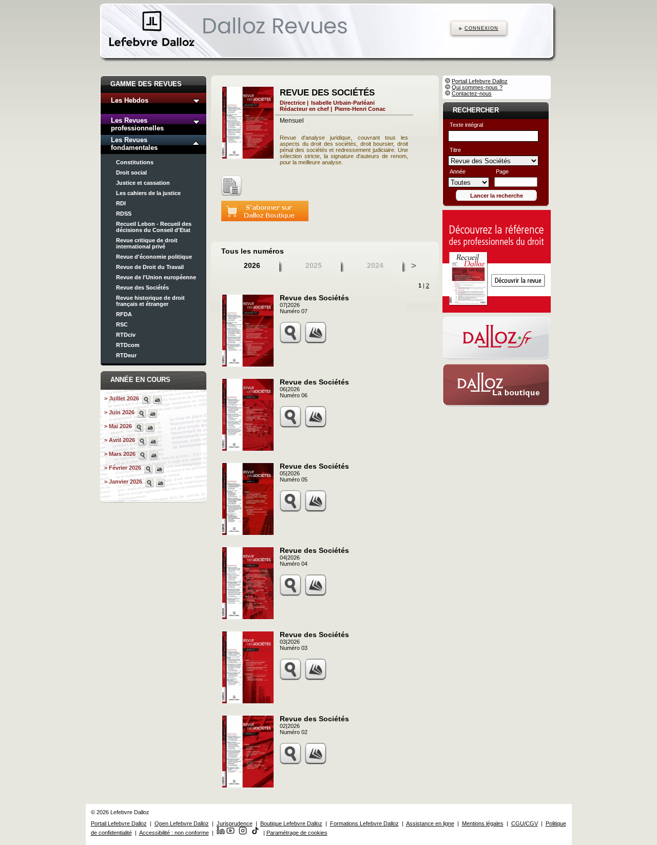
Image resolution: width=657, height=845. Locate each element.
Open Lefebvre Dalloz (181, 823)
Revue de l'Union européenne (156, 277)
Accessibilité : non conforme (174, 833)
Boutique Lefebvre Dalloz (291, 823)
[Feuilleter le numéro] (157, 399)
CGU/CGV (524, 823)
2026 (252, 265)
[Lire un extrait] (231, 186)
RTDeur (126, 355)
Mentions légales (483, 823)
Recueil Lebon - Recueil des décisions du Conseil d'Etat (153, 227)
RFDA (124, 314)
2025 (313, 265)
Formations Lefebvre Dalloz (364, 823)
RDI (121, 203)
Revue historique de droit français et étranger (150, 301)
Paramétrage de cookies (296, 833)
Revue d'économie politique (154, 257)
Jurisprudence (235, 823)
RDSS (123, 213)
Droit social (131, 172)
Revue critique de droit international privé (147, 243)
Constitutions (134, 162)
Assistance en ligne (430, 823)
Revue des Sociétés (142, 287)
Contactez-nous (472, 93)
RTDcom (128, 345)
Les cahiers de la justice (148, 193)
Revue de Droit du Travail (150, 267)
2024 (375, 265)
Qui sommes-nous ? (477, 87)
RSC (122, 324)
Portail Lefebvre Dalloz (480, 81)
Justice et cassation (143, 183)
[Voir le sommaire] (146, 399)
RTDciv (126, 335)
